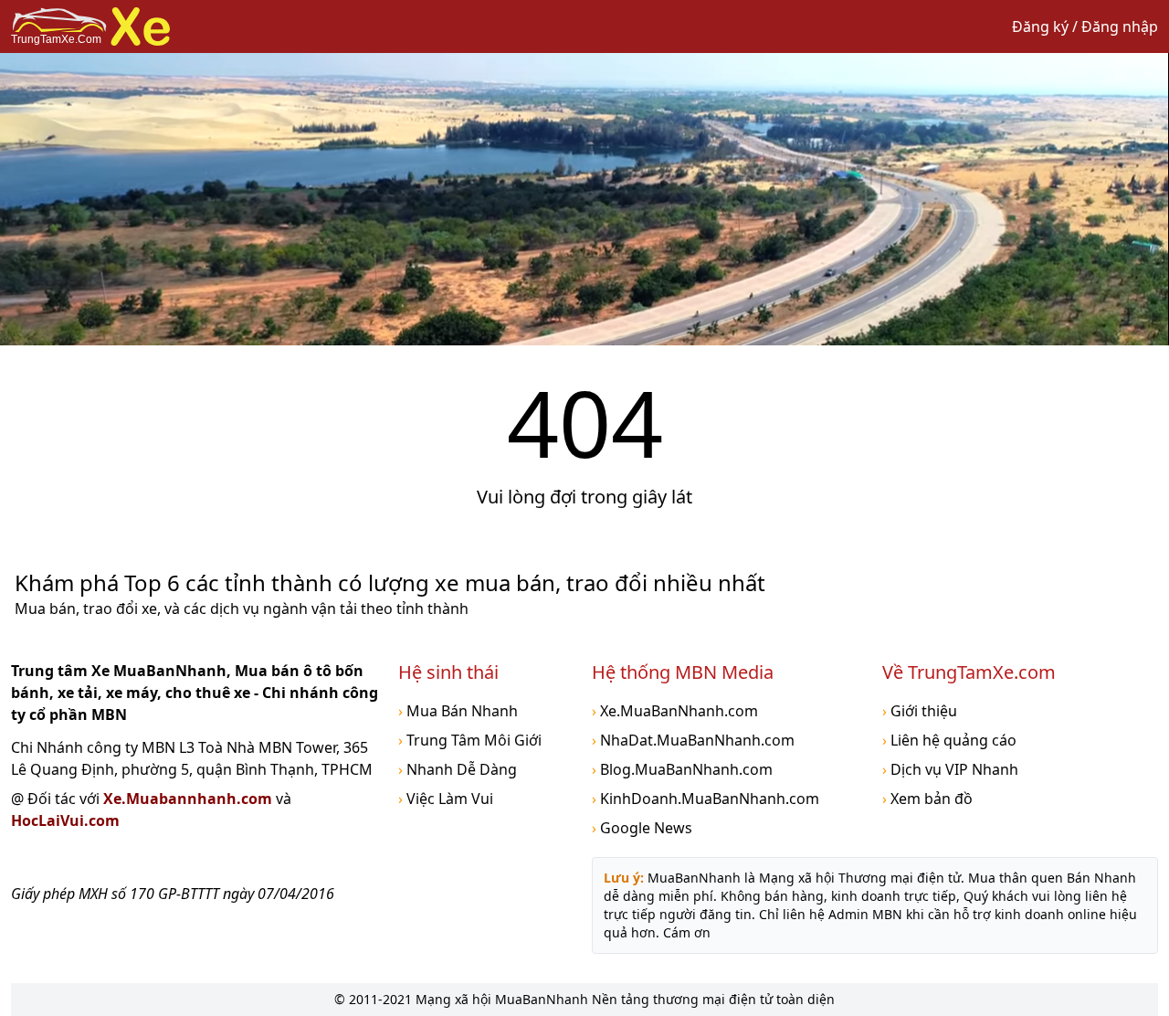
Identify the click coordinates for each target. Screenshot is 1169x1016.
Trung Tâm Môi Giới (470, 740)
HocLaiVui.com (65, 820)
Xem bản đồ (927, 798)
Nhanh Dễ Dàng (457, 769)
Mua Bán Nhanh (458, 711)
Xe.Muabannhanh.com (189, 798)
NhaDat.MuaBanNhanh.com (693, 740)
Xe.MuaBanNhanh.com (675, 711)
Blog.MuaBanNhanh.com (682, 769)
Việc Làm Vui (445, 798)
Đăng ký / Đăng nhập (1085, 26)
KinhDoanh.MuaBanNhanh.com (705, 798)
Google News (642, 828)
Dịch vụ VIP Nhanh (950, 769)
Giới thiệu (919, 711)
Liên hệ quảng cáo (949, 740)
